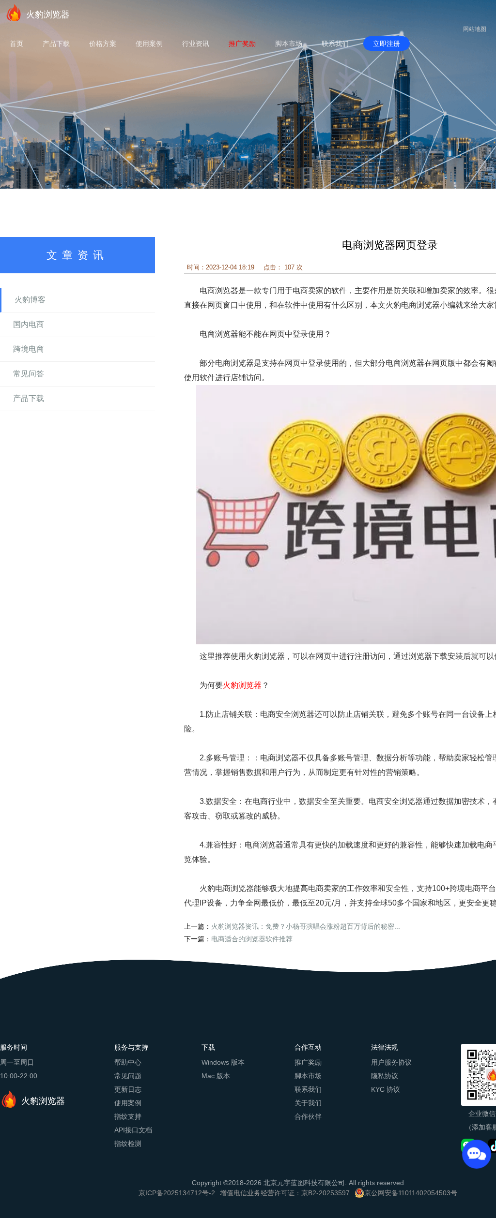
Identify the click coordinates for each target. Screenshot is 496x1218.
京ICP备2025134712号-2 (177, 1193)
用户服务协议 (391, 1062)
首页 (16, 43)
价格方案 (102, 43)
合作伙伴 (308, 1116)
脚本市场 (288, 43)
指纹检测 (127, 1143)
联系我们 (335, 43)
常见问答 (28, 374)
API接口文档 (133, 1130)
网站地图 (474, 29)
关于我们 (308, 1103)
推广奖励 (242, 43)
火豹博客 (30, 300)
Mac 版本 (216, 1076)
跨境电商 (28, 349)
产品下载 (56, 43)
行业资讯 (195, 43)
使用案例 (149, 43)
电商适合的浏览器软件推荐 (252, 939)
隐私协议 (384, 1076)
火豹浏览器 (48, 14)
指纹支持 (127, 1116)
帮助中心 (127, 1062)
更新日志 (127, 1089)
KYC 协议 (385, 1089)
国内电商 (28, 324)
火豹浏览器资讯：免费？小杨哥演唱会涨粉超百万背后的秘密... (305, 926)
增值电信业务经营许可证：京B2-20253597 (285, 1193)
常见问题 (127, 1076)
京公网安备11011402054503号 (410, 1193)
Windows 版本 (223, 1062)
